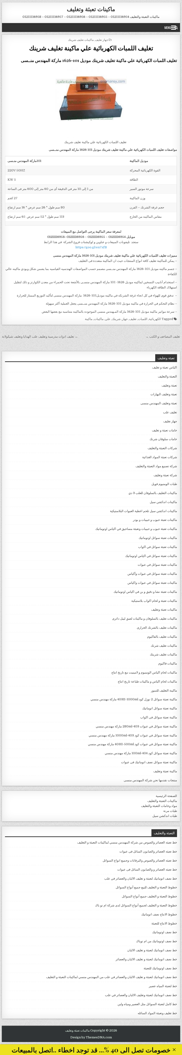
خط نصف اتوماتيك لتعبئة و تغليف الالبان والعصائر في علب (140, 878)
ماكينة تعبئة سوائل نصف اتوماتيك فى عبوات (149, 762)
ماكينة (88, 319)
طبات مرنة (170, 811)
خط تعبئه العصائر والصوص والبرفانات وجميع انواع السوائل (140, 860)
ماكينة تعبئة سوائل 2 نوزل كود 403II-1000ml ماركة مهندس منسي (134, 699)
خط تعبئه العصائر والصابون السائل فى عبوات (148, 851)
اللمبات (142, 319)
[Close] (174, 1050)
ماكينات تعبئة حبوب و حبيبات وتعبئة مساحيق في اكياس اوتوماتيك (136, 529)
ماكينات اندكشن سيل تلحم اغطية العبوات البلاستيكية (143, 511)
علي (107, 319)
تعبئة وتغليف (169, 385)
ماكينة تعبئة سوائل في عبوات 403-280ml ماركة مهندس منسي (136, 726)
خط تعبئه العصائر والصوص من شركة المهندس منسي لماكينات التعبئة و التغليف (127, 842)
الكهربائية (155, 319)
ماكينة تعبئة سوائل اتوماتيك (159, 708)
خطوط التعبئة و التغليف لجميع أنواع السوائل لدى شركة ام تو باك (136, 905)
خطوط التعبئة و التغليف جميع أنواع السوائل (149, 896)
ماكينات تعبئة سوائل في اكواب (157, 547)
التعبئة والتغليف (167, 376)
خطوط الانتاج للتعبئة (164, 923)
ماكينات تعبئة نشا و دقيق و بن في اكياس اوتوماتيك (145, 591)
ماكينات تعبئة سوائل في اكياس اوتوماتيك (151, 556)
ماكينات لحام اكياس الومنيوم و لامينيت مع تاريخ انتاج (144, 672)
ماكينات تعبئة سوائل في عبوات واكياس (152, 582)
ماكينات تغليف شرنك (164, 645)
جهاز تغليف (101, 40)
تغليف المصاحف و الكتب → (163, 336)
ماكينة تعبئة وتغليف (165, 771)
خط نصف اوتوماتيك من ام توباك (156, 941)
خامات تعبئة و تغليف (164, 430)
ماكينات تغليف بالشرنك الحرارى (157, 627)
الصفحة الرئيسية (166, 796)
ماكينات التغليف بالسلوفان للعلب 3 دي (152, 493)
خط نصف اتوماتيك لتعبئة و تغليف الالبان (152, 950)
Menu (167, 27)
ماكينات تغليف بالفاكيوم (162, 636)
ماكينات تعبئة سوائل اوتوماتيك (158, 538)
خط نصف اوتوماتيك (164, 932)
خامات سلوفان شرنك (163, 439)
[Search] (176, 27)
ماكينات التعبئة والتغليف (162, 801)
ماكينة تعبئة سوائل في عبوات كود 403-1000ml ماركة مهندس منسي (133, 735)
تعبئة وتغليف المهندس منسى (159, 403)
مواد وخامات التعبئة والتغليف (159, 806)
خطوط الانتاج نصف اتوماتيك (159, 914)
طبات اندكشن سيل (164, 816)
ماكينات (99, 319)
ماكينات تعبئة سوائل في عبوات (157, 564)
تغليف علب (170, 412)
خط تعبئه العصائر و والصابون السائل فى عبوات (147, 869)
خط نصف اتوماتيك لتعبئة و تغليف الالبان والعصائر (146, 959)
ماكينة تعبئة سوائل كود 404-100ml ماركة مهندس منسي (141, 753)
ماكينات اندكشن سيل (163, 502)
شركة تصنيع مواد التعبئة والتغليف (156, 466)
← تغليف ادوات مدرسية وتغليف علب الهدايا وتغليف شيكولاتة (40, 336)
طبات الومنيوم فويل (164, 484)
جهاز (125, 319)
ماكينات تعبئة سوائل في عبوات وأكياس (152, 573)
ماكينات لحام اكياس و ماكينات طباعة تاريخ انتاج (147, 681)
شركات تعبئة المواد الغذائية (159, 457)
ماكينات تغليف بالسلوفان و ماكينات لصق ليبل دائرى (144, 618)
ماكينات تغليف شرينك (81, 40)
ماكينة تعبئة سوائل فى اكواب (158, 717)
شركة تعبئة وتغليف (165, 475)
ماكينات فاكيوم (167, 663)
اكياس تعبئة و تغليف (164, 367)
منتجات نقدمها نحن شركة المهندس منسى (150, 780)
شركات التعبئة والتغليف (162, 448)
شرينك (116, 319)
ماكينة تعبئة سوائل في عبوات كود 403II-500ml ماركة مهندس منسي (132, 744)
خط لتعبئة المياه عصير (163, 986)
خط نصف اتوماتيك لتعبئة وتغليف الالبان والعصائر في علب (141, 995)
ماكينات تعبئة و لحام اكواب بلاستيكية (154, 601)
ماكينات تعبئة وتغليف (91, 9)
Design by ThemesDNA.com (91, 1037)
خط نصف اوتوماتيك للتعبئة (160, 968)
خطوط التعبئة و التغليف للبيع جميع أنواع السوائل (146, 887)
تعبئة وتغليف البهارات (163, 394)
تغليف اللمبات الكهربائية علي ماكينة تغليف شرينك (91, 48)
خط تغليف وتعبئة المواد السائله (157, 1013)
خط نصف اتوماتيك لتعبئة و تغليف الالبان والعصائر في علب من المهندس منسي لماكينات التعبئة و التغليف (111, 977)
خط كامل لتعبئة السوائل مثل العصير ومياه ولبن (147, 1004)
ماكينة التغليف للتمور (164, 690)
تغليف (132, 319)
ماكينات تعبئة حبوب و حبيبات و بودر (155, 520)
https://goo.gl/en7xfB (91, 247)
